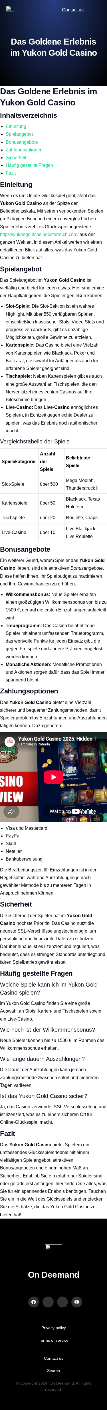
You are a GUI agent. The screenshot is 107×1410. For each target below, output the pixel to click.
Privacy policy (53, 1327)
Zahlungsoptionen (24, 149)
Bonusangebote (22, 142)
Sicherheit (16, 157)
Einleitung (16, 126)
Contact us (53, 1358)
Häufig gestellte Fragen (29, 165)
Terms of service (53, 1340)
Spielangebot (19, 134)
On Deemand (53, 1274)
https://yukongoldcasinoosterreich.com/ (39, 234)
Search (53, 1370)
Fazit (11, 173)
